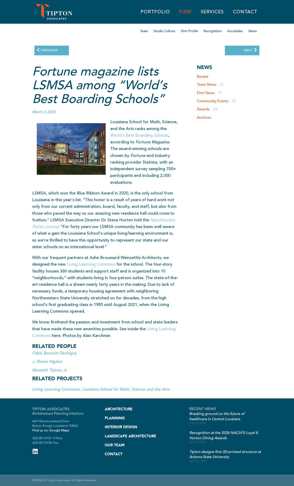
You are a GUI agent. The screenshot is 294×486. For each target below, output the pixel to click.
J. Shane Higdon (47, 361)
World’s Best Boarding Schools (139, 135)
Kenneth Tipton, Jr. (49, 370)
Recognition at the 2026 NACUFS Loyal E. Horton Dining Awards (224, 435)
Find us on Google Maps (50, 430)
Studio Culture (164, 31)
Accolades (235, 31)
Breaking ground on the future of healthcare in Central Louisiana (216, 416)
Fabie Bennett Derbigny (54, 353)
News (252, 31)
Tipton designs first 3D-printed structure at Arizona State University (225, 454)
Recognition (213, 31)
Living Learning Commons (91, 264)
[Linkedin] (35, 451)
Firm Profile (189, 31)
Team (144, 31)
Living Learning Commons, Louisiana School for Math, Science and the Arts (101, 389)
